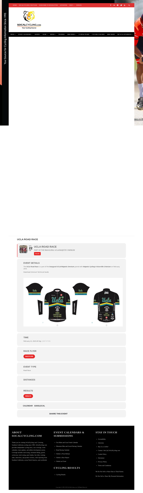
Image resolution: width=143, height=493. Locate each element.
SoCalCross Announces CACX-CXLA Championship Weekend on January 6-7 (47, 190)
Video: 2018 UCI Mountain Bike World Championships (37, 115)
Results (28, 396)
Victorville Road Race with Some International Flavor (40, 214)
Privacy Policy (102, 462)
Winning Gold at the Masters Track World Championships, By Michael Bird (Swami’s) (53, 140)
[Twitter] (121, 5)
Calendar (28, 406)
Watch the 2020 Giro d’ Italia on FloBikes (32, 65)
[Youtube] (124, 5)
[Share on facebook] (71, 413)
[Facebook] (110, 5)
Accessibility (102, 439)
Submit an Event (61, 461)
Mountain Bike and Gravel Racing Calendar (69, 446)
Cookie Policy (102, 454)
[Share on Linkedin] (81, 413)
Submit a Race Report (62, 457)
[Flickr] (114, 5)
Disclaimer (101, 458)
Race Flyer (29, 356)
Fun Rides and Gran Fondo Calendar (67, 442)
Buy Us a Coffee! (103, 446)
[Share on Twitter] (76, 413)
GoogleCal (39, 406)
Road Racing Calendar (62, 450)
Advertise (101, 443)
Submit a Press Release (63, 454)
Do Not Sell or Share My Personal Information (110, 476)
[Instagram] (117, 5)
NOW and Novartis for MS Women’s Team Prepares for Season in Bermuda (47, 90)
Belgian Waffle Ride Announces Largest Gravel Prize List (41, 40)
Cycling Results (60, 474)
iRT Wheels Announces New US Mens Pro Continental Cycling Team (45, 165)
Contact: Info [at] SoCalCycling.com (109, 450)
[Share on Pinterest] (87, 413)
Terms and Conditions (104, 465)
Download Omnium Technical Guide (36, 272)
